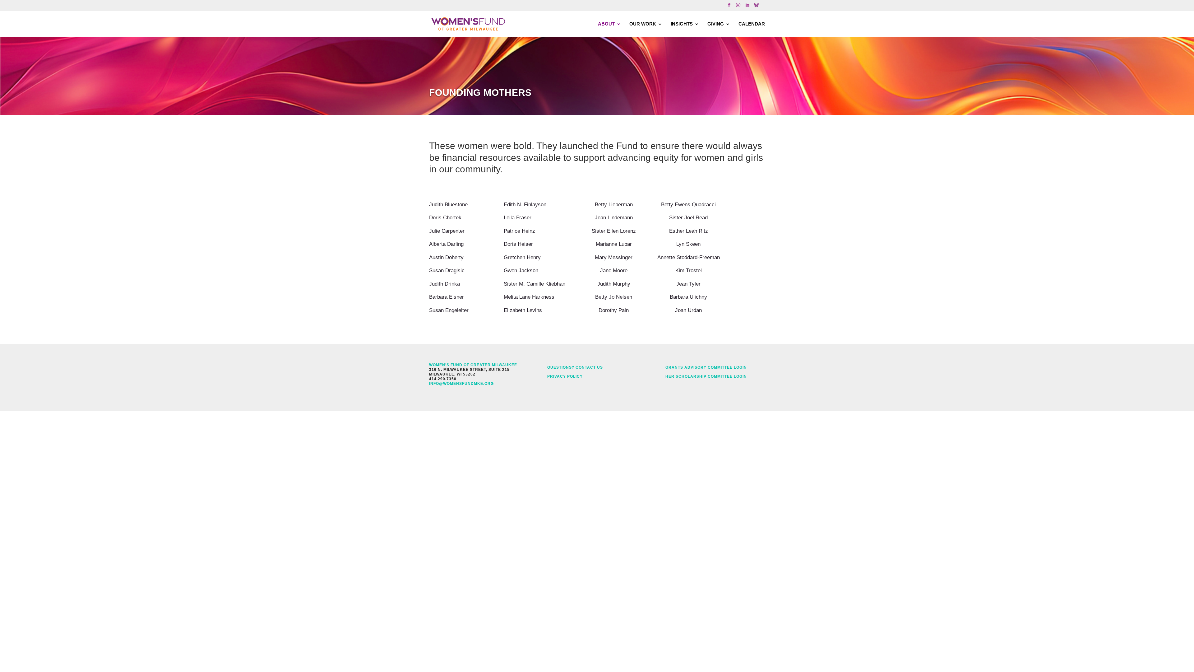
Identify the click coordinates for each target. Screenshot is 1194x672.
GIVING (715, 23)
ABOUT (606, 23)
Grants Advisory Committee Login (706, 367)
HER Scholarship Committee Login (706, 376)
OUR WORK (642, 23)
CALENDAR (751, 23)
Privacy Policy (565, 376)
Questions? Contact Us (575, 367)
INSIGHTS (682, 23)
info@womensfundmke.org (461, 383)
